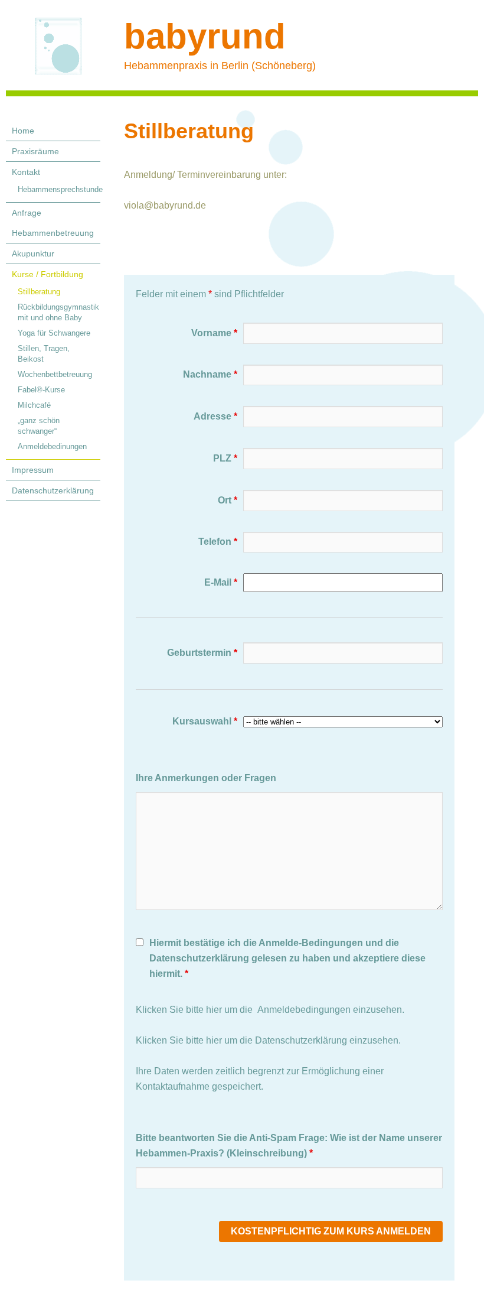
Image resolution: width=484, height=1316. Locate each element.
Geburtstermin (202, 653)
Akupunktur (33, 253)
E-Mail (220, 582)
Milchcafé (34, 405)
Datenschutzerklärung (53, 490)
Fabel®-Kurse (41, 389)
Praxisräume (35, 151)
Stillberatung (39, 291)
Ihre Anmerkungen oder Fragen (206, 778)
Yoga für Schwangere (54, 333)
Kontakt (26, 172)
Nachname (210, 374)
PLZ (225, 458)
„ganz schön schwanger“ (39, 426)
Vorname (214, 333)
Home (23, 130)
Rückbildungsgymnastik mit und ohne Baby (58, 312)
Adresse (215, 416)
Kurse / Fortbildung (47, 274)
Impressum (33, 470)
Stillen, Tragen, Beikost (44, 353)
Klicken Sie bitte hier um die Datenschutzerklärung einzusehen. (268, 1040)
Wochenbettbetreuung (55, 374)
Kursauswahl (204, 721)
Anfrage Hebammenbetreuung (53, 223)
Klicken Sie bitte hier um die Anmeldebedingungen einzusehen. (270, 1010)
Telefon (217, 542)
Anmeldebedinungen (52, 446)
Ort (227, 500)
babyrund (205, 36)
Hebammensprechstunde (59, 189)
